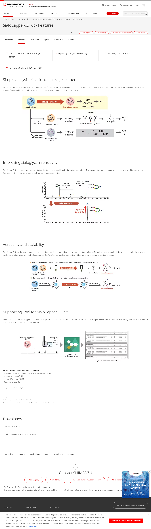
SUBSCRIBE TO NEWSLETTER (132, 505)
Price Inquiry (34, 480)
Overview (9, 39)
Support (70, 39)
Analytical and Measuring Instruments (42, 6)
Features (21, 39)
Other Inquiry (116, 480)
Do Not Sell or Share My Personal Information (126, 520)
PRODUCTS (7, 507)
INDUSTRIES (31, 507)
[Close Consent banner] (148, 515)
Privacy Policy (34, 526)
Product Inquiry (56, 480)
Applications (34, 39)
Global (31, 4)
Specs (46, 39)
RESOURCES (54, 507)
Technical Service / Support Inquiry (87, 480)
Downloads (58, 39)
